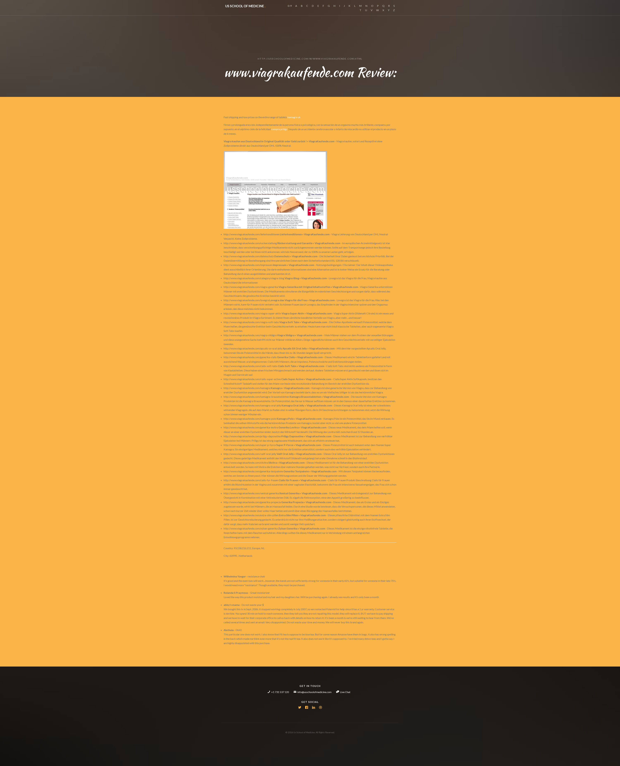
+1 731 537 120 (280, 692)
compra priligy (279, 129)
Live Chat (345, 692)
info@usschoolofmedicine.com (314, 692)
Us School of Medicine (245, 6)
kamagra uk (293, 117)
